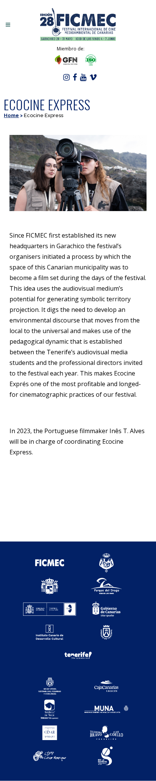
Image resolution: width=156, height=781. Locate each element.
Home (11, 115)
